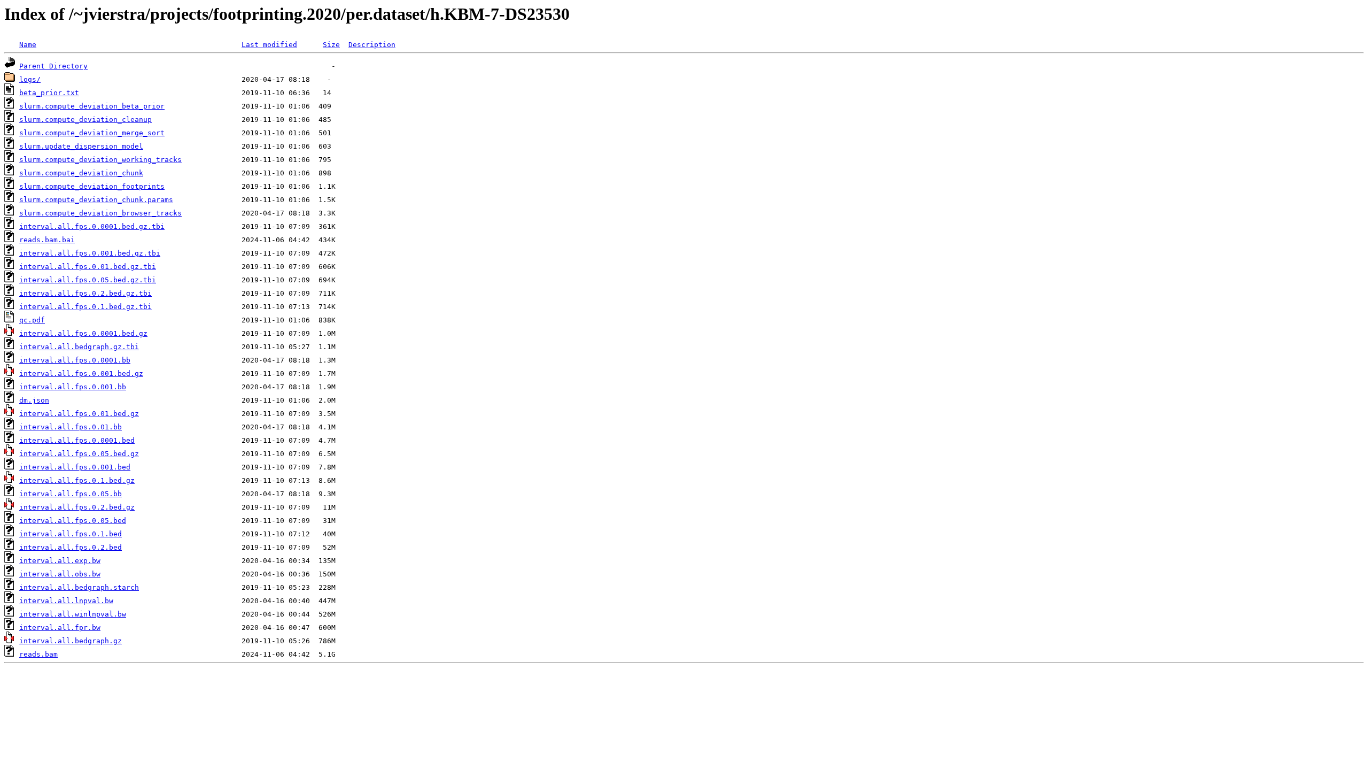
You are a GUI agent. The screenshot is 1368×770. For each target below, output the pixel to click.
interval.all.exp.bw (59, 561)
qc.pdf (32, 320)
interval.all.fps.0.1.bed (70, 534)
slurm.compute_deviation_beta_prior (92, 106)
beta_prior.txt (49, 93)
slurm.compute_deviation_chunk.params (96, 200)
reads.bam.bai (47, 240)
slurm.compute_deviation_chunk (81, 173)
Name (27, 45)
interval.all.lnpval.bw (66, 601)
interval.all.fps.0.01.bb (70, 427)
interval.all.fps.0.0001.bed (77, 440)
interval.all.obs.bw (59, 574)
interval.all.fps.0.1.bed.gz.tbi (85, 307)
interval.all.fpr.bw (59, 627)
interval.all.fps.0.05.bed (72, 521)
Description (371, 45)
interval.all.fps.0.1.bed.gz (77, 480)
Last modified (269, 45)
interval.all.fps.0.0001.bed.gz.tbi (92, 226)
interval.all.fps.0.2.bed (70, 547)
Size (331, 45)
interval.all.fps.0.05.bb (70, 494)
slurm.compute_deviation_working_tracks (100, 160)
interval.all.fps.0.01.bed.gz (79, 414)
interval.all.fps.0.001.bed (74, 467)
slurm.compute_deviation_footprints (92, 186)
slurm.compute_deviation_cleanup (85, 120)
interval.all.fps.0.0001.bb (74, 360)
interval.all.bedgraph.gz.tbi (79, 347)
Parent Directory (53, 66)
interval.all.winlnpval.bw (72, 614)
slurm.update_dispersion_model (81, 146)
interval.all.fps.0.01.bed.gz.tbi (87, 267)
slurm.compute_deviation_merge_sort (92, 133)
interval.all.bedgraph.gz (70, 641)
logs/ (30, 79)
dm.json (34, 400)
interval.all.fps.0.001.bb (72, 387)
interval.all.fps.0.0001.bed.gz (83, 333)
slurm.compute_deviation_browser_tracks (100, 213)
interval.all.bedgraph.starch (79, 587)
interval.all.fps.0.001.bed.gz (81, 373)
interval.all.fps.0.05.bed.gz (79, 454)
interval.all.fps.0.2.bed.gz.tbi (85, 293)
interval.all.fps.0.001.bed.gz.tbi (89, 253)
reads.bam (38, 654)
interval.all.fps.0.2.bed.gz (77, 507)
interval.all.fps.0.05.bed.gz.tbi (87, 280)
